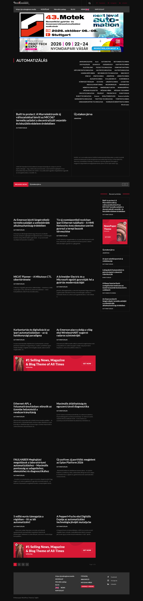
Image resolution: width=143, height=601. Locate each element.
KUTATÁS (100, 82)
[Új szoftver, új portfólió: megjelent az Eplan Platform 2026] (76, 444)
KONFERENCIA (124, 79)
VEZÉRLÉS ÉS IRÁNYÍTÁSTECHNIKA (117, 102)
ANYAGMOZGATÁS (85, 61)
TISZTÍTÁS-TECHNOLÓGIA (104, 99)
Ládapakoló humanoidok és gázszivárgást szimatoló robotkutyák (113, 272)
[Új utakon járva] (100, 138)
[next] (126, 184)
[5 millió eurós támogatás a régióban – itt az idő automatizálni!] (33, 501)
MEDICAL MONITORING (95, 84)
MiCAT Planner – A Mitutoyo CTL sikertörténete (33, 278)
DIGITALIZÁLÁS (85, 64)
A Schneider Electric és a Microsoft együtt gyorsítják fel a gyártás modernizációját (75, 279)
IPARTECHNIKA (98, 76)
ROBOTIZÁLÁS (124, 93)
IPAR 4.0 (87, 76)
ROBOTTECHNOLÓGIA (83, 96)
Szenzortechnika (123, 96)
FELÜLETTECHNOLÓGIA (104, 67)
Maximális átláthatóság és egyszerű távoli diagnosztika (73, 405)
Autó (96, 61)
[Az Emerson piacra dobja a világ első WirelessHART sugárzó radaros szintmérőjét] (76, 314)
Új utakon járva (83, 114)
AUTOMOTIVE (106, 61)
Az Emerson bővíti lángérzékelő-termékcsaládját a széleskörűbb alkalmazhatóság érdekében (32, 222)
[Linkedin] (120, 3)
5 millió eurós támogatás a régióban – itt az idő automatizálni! (28, 519)
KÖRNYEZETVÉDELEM (86, 82)
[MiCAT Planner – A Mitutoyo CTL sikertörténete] (33, 261)
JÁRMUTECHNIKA (123, 76)
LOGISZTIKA (125, 82)
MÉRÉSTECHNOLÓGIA (90, 87)
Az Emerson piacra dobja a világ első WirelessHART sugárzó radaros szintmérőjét (74, 332)
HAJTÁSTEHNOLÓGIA (121, 70)
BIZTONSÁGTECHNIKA (121, 61)
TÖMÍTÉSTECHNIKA (122, 99)
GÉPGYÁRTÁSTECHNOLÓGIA (83, 70)
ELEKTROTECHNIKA (122, 64)
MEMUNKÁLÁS (124, 84)
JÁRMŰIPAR (110, 76)
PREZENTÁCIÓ (111, 93)
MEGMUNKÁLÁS (111, 84)
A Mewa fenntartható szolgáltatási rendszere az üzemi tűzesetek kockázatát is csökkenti (62, 184)
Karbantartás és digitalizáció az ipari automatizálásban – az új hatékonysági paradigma (32, 332)
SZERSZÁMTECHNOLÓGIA (83, 99)
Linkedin (124, 3)
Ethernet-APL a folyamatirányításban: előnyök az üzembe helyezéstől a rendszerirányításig (33, 408)
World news (125, 104)
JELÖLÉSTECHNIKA (96, 79)
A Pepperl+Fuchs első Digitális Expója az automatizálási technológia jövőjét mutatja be (74, 519)
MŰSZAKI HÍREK (106, 90)
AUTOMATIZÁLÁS (21, 128)
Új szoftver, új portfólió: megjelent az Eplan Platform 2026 (76, 461)
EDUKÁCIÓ (96, 64)
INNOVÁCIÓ (125, 73)
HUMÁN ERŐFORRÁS (88, 73)
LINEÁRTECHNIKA (112, 82)
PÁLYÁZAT (100, 93)
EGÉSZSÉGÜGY (108, 64)
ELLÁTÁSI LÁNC (88, 67)
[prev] (123, 184)
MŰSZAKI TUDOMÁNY (121, 90)
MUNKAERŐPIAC (123, 87)
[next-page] (27, 564)
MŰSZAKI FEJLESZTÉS (90, 90)
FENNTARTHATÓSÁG (122, 67)
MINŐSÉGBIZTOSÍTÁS (107, 87)
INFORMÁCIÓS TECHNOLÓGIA (108, 73)
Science (96, 96)
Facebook (102, 3)
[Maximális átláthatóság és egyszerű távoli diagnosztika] (76, 388)
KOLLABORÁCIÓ (110, 79)
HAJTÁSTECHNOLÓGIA (104, 70)
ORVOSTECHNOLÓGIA (86, 93)
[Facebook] (97, 3)
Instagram (113, 3)
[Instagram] (108, 3)
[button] (89, 3)
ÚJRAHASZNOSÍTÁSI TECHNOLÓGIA (91, 102)
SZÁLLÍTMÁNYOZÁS (108, 96)
